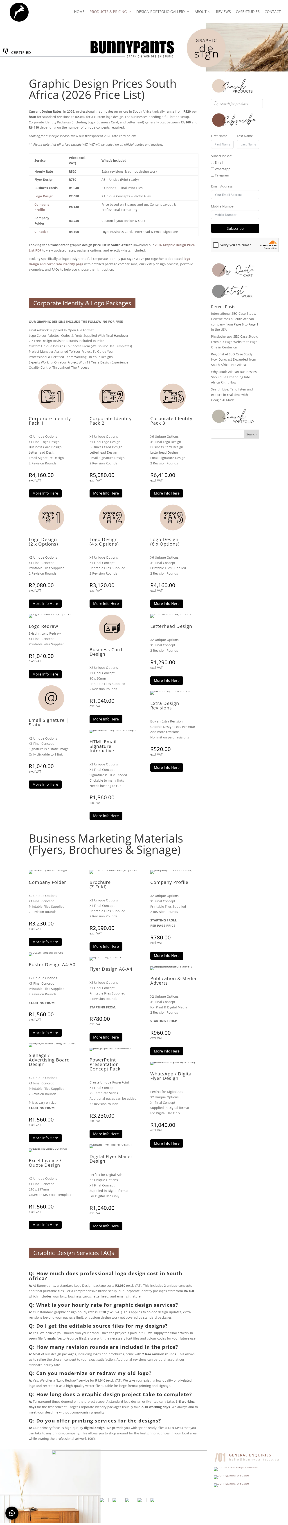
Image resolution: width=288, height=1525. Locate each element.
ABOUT (201, 12)
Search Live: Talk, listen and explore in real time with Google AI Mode (232, 394)
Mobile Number (223, 206)
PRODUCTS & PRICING (108, 12)
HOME (79, 12)
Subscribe (235, 228)
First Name (219, 136)
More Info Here (45, 493)
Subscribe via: (221, 156)
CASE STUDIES (248, 12)
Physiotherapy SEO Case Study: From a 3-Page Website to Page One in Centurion (234, 341)
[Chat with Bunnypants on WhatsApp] (11, 1513)
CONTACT (273, 12)
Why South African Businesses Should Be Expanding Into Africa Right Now (234, 377)
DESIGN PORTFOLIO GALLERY (160, 12)
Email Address (222, 186)
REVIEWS (223, 12)
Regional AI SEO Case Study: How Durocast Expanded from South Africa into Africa (233, 359)
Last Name (245, 136)
